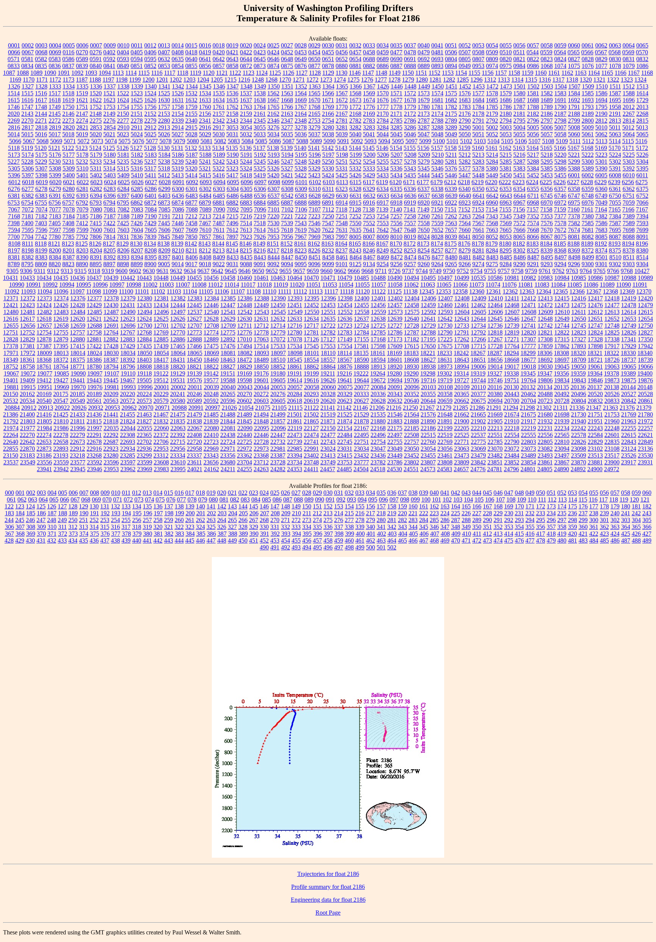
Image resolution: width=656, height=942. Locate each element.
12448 (244, 305)
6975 (574, 202)
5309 (69, 168)
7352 (533, 216)
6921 (437, 202)
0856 (205, 66)
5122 (68, 148)
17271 (511, 339)
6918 (396, 202)
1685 (492, 100)
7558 (424, 223)
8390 (82, 257)
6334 (383, 189)
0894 (451, 66)
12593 (445, 312)
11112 (300, 291)
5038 (328, 134)
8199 (41, 250)
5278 (410, 161)
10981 (511, 278)
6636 (410, 196)
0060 (574, 45)
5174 (28, 154)
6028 (165, 182)
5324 (246, 168)
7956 (287, 237)
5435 (410, 175)
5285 (506, 161)
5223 (601, 154)
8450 (301, 257)
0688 (369, 59)
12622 (110, 319)
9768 (627, 271)
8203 (82, 250)
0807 (478, 59)
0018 (219, 45)
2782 (355, 120)
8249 (383, 250)
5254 (369, 161)
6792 (82, 202)
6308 (287, 189)
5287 (519, 161)
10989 (645, 278)
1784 (478, 107)
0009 (110, 45)
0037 (410, 45)
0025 (273, 45)
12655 (11, 325)
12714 (277, 325)
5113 (601, 141)
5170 (615, 148)
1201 (162, 79)
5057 (547, 134)
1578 (492, 93)
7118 (341, 209)
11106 (221, 291)
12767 (127, 332)
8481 (465, 257)
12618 (44, 319)
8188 (574, 243)
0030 (328, 45)
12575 (411, 312)
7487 (219, 223)
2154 (178, 113)
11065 (444, 284)
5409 (123, 175)
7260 (424, 216)
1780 (424, 107)
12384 (211, 298)
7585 (588, 223)
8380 (642, 250)
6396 (110, 196)
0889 (424, 66)
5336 (396, 168)
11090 (623, 284)
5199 (356, 154)
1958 (615, 107)
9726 (394, 271)
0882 (369, 66)
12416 (578, 298)
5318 (164, 168)
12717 (311, 325)
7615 (273, 230)
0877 (314, 66)
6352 (492, 189)
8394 (137, 257)
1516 (41, 93)
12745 (578, 325)
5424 (328, 175)
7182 (41, 216)
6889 (314, 202)
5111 (575, 141)
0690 (396, 59)
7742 (41, 237)
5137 (259, 148)
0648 (287, 59)
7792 (82, 237)
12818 (495, 332)
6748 (588, 196)
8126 (95, 243)
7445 (164, 223)
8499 (588, 257)
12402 (395, 298)
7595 (28, 230)
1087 (9, 72)
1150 (408, 72)
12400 (361, 298)
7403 (41, 223)
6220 (491, 182)
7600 (96, 230)
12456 (378, 305)
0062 (601, 45)
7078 (69, 209)
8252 (396, 250)
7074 (41, 209)
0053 (478, 45)
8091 (642, 237)
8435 (246, 257)
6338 (437, 189)
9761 (545, 271)
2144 (41, 113)
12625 (161, 319)
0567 (601, 52)
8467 (369, 257)
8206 (123, 250)
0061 (588, 45)
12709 (228, 325)
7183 (55, 216)
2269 (14, 120)
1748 (41, 107)
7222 (301, 216)
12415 (561, 298)
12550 (311, 312)
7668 (533, 230)
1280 (422, 79)
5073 (97, 141)
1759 (191, 107)
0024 (260, 45)
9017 (191, 264)
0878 (328, 66)
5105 (507, 141)
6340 (465, 189)
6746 (560, 196)
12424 (44, 305)
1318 (572, 79)
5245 (260, 161)
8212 (205, 250)
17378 (10, 346)
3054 (246, 127)
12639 (394, 319)
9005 (164, 264)
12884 (144, 339)
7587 (615, 223)
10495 (428, 278)
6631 (356, 196)
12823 (578, 332)
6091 (178, 182)
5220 (560, 154)
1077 (601, 66)
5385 (547, 168)
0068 (41, 52)
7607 (178, 230)
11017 (248, 284)
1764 (260, 107)
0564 (560, 52)
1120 (208, 72)
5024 (137, 134)
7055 (615, 202)
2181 (519, 113)
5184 (164, 154)
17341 (628, 339)
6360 (601, 189)
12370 (643, 291)
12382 (178, 298)
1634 (219, 100)
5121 (54, 148)
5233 (96, 161)
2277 (123, 120)
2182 (533, 113)
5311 (96, 168)
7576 (547, 223)
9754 (476, 271)
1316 (545, 79)
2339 (178, 120)
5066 (15, 141)
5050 (465, 134)
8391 (96, 257)
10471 (328, 278)
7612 (232, 230)
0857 (219, 66)
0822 (533, 59)
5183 (151, 154)
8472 (397, 257)
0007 (96, 45)
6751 (629, 196)
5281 (451, 161)
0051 (451, 45)
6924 (478, 202)
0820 (506, 59)
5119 (27, 148)
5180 (110, 154)
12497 (178, 312)
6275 (642, 182)
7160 (574, 209)
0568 (615, 52)
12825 (612, 332)
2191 (615, 113)
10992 (50, 284)
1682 (451, 100)
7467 (205, 223)
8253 (410, 250)
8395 (151, 257)
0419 (205, 52)
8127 (109, 243)
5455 (560, 175)
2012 (629, 107)
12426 (60, 305)
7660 (465, 230)
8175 (451, 243)
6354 (519, 189)
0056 (519, 45)
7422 (109, 223)
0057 (533, 45)
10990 (16, 284)
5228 (27, 161)
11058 (395, 284)
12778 (261, 332)
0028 (301, 45)
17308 (545, 339)
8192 (601, 243)
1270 (285, 79)
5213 (478, 154)
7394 (642, 216)
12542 (244, 312)
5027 (178, 134)
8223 (301, 250)
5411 (150, 175)
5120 (41, 148)
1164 (594, 72)
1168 (647, 72)
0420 (219, 52)
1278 (394, 79)
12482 (44, 312)
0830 (615, 59)
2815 (642, 120)
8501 (602, 257)
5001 (478, 127)
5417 (232, 175)
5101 (452, 141)
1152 (434, 72)
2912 (150, 127)
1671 (328, 100)
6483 (192, 196)
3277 (287, 127)
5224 (615, 154)
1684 (478, 100)
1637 (246, 100)
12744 (561, 325)
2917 (219, 127)
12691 (111, 325)
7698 (629, 230)
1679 (424, 100)
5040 (355, 134)
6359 (588, 189)
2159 (246, 113)
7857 (205, 237)
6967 (519, 202)
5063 (615, 134)
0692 (424, 59)
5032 (246, 134)
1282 (449, 79)
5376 (451, 168)
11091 (639, 284)
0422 (246, 52)
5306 (28, 168)
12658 (61, 325)
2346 (273, 120)
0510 (506, 52)
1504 (561, 86)
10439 (110, 278)
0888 (410, 66)
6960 (492, 202)
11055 (362, 284)
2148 (96, 113)
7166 (628, 209)
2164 (301, 113)
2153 (164, 113)
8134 (150, 243)
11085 (574, 284)
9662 (340, 271)
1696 (629, 100)
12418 (612, 298)
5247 (287, 161)
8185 (560, 243)
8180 (505, 243)
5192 (260, 154)
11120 (362, 291)
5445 (437, 175)
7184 (69, 216)
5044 (383, 134)
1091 (64, 72)
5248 (301, 161)
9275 (492, 264)
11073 (476, 284)
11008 (199, 284)
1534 (205, 93)
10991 (33, 284)
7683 (601, 230)
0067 (28, 52)
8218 (287, 250)
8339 (547, 250)
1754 (123, 107)
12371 (11, 298)
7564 (465, 223)
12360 (476, 291)
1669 (301, 100)
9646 (244, 271)
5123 (82, 148)
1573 (424, 93)
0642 (219, 59)
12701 (161, 325)
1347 (233, 86)
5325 (260, 168)
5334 (383, 168)
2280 (164, 120)
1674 (369, 100)
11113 (316, 291)
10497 (445, 278)
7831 (123, 237)
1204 (203, 79)
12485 (94, 312)
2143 (27, 113)
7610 (205, 230)
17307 (528, 339)
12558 (361, 312)
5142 (328, 148)
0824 (560, 59)
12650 (578, 319)
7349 (519, 216)
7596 (41, 230)
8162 (314, 243)
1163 (581, 72)
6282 (96, 189)
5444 (424, 175)
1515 (27, 93)
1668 (287, 100)
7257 (396, 216)
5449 (492, 175)
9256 (396, 264)
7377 (560, 216)
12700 (144, 325)
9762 (558, 271)
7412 (82, 223)
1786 (506, 107)
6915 (355, 202)
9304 (642, 264)
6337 (424, 189)
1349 (260, 86)
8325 (533, 250)
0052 (465, 45)
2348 (301, 120)
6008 (615, 175)
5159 (464, 148)
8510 (615, 257)
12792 (478, 332)
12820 (528, 332)
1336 (96, 86)
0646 (273, 59)
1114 (131, 72)
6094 (219, 182)
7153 (478, 209)
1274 (340, 79)
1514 (14, 93)
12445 (194, 305)
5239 (178, 161)
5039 (342, 134)
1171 (42, 79)
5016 (41, 134)
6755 (41, 202)
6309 (301, 189)
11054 (346, 284)
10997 (117, 284)
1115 (144, 72)
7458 (191, 223)
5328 (301, 168)
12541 (228, 312)
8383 (41, 257)
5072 (83, 141)
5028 (191, 134)
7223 (314, 216)
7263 (465, 216)
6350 (478, 189)
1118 (182, 72)
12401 (378, 298)
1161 (554, 72)
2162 (273, 113)
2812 (601, 120)
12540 (211, 312)
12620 (77, 319)
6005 (601, 175)
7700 (14, 237)
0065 (642, 45)
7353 (547, 216)
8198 (28, 250)
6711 (533, 196)
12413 (545, 298)
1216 (244, 79)
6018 (28, 182)
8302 (519, 250)
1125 (275, 72)
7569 (506, 223)
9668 (367, 271)
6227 (573, 182)
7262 (451, 216)
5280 (437, 161)
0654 (355, 59)
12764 (110, 332)
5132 (191, 148)
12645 (495, 319)
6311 (328, 189)
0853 (164, 66)
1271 (299, 79)
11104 (190, 291)
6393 (82, 196)
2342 (219, 120)
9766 (613, 271)
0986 (533, 66)
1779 (410, 107)
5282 (465, 161)
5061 (588, 134)
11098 (93, 291)
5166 (560, 148)
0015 (191, 45)
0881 (355, 66)
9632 (176, 271)
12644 (478, 319)
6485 (219, 196)
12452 (311, 305)
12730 (445, 325)
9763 (572, 271)
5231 (68, 161)
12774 (211, 332)
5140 (300, 148)
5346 (437, 168)
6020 (55, 182)
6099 (288, 182)
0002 (28, 45)
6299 (164, 189)
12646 (511, 319)
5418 (246, 175)
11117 (331, 291)
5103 (480, 141)
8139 (177, 243)
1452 (465, 86)
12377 (94, 298)
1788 (533, 107)
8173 (423, 243)
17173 (394, 339)
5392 (629, 168)
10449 (177, 278)
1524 (150, 93)
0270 (82, 52)
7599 (82, 230)
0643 (232, 59)
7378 (574, 216)
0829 (601, 59)
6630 (342, 196)
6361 (615, 189)
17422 (94, 346)
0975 (506, 66)
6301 (192, 189)
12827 (645, 332)
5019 (82, 134)
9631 (162, 271)
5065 (642, 134)
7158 (546, 209)
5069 (56, 141)
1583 (560, 93)
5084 (247, 141)
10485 (361, 278)
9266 (465, 264)
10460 (244, 278)
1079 (629, 66)
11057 (378, 284)
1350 (274, 86)
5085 (261, 141)
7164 (601, 209)
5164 (533, 148)
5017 (55, 134)
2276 (109, 120)
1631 (178, 100)
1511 (615, 86)
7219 (260, 216)
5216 (519, 154)
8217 (273, 250)
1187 (82, 79)
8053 (506, 237)
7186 (96, 216)
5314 (109, 168)
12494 (144, 312)
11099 (109, 291)
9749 (435, 271)
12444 (177, 305)
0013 (164, 45)
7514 (246, 223)
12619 (60, 319)
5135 (232, 148)
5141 (314, 148)
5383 (519, 168)
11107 (237, 291)
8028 (437, 237)
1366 (356, 86)
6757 (68, 202)
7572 (519, 223)
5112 (588, 141)
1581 (533, 93)
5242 (219, 161)
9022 (219, 264)
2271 (41, 120)
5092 (357, 141)
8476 (424, 257)
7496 (232, 223)
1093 (91, 72)
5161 (492, 148)
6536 (260, 196)
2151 (137, 113)
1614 (642, 93)
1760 (205, 107)
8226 (314, 250)
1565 (314, 93)
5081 (206, 141)
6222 (505, 182)
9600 (121, 271)
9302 (615, 264)
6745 (547, 196)
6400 (137, 196)
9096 (314, 264)
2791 (478, 120)
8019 (410, 237)
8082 (588, 237)
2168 (355, 113)
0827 (574, 59)
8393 (123, 257)
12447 (227, 305)
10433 (27, 278)
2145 (55, 113)
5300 (588, 161)
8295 (506, 250)
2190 (601, 113)
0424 (273, 52)
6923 (465, 202)
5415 (205, 175)
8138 (164, 243)
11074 (493, 284)
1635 (232, 100)
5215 (506, 154)
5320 (191, 168)
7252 (355, 216)
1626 (150, 100)
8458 (328, 257)
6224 (532, 182)
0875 (287, 66)
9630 (149, 271)
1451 (451, 86)
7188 (123, 216)
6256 (628, 182)
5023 (123, 134)
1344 (192, 86)
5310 (82, 168)
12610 (562, 312)
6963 (506, 202)
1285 (463, 79)
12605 (478, 312)
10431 (10, 278)
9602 (135, 271)
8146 (246, 243)
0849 (123, 66)
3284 (383, 127)
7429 (150, 223)
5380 (492, 168)
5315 (123, 168)
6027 (151, 182)
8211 (191, 250)
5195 (301, 154)
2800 (588, 120)
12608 (528, 312)
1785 (492, 107)
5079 (179, 141)
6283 (110, 189)
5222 (588, 154)
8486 (520, 257)
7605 (151, 230)
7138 (369, 209)
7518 (260, 223)
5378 (478, 168)
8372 (588, 250)
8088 (629, 237)
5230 (55, 161)
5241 (205, 161)
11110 (269, 291)
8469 (383, 257)
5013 (642, 127)
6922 (451, 202)
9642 (217, 271)
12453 (328, 305)
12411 (512, 298)
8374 (601, 250)
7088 (192, 209)
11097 (77, 291)
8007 (369, 237)
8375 (615, 250)
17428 (110, 346)
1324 (640, 79)
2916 (205, 127)
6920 (424, 202)
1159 (527, 72)
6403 (164, 196)
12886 (177, 339)
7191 (164, 216)
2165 (314, 113)
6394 (96, 196)
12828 (10, 339)
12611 (578, 312)
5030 (219, 134)
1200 (148, 79)
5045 (396, 134)
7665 (506, 230)
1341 (164, 86)
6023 (96, 182)
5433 (383, 175)
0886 (383, 66)
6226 (560, 182)
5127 (136, 148)
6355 (533, 189)
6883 (246, 202)
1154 (461, 72)
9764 (586, 271)
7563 (451, 223)
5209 (424, 154)
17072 (277, 339)
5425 (342, 175)
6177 (423, 182)
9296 (574, 264)
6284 (123, 189)
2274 (82, 120)
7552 (369, 223)
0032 (355, 45)
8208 (151, 250)
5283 (478, 161)
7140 (396, 209)
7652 (437, 230)
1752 (96, 107)
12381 (161, 298)
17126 (311, 339)
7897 (232, 237)
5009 (588, 127)
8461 (342, 257)
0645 (260, 59)
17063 (261, 339)
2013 (642, 107)
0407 (164, 52)
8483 (492, 257)
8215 (246, 250)
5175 (41, 154)
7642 (383, 230)
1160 (541, 72)
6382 (28, 196)
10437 (94, 278)
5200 (369, 154)
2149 (109, 113)
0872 (246, 66)
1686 (506, 100)
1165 (607, 72)
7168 (14, 216)
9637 (203, 271)
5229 (41, 161)
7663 (492, 230)
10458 (227, 278)
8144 (218, 243)
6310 (315, 189)
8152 (287, 243)
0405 (137, 52)
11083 (542, 284)
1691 (560, 100)
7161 (587, 209)
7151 (451, 209)
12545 (278, 312)
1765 (273, 107)
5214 (492, 154)
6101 (301, 182)
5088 (302, 141)
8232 (328, 250)
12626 (177, 319)
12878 (44, 339)
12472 (545, 305)
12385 (228, 298)
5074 (111, 141)
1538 (260, 93)
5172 (642, 148)
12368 (610, 291)
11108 (253, 291)
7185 (82, 216)
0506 (451, 52)
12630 (244, 319)
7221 (287, 216)
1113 (118, 72)
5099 (425, 141)
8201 (69, 250)
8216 (260, 250)
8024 (424, 237)
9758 (517, 271)
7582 (574, 223)
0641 (205, 59)
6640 (465, 196)
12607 (512, 312)
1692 (574, 100)
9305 (12, 271)
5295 (547, 161)
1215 (230, 79)
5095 (398, 141)
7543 (301, 223)
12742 (545, 325)
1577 (478, 93)
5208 (410, 154)
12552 (345, 312)
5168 (587, 148)
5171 (628, 148)
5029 (205, 134)
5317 (150, 168)
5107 (534, 141)
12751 (10, 332)
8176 (464, 243)
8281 (478, 250)
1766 (287, 107)
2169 (369, 113)
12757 (77, 332)
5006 (547, 127)
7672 (560, 230)
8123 (68, 243)
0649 (301, 59)
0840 (96, 66)
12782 (328, 332)
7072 (28, 209)
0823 (547, 59)
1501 (520, 86)
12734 (478, 325)
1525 (164, 93)
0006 (82, 45)
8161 (300, 243)
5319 (178, 168)
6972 (560, 202)
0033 (369, 45)
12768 (144, 332)
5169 (601, 148)
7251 (342, 216)
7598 (69, 230)
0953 (478, 66)
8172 (410, 243)
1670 (314, 100)
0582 (41, 59)
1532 (191, 93)
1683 (465, 100)
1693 (588, 100)
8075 (560, 237)
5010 (601, 127)
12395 (311, 298)
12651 (595, 319)
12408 (462, 298)
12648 (545, 319)
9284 (506, 264)
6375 (642, 189)
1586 (601, 93)
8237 (342, 250)
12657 (44, 325)
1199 (135, 79)
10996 (100, 284)
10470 (311, 278)
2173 (424, 113)
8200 (55, 250)
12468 (511, 305)
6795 (123, 202)
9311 (40, 271)
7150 (437, 209)
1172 (55, 79)
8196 (642, 243)
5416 (219, 175)
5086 (275, 141)
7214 (219, 216)
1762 (232, 107)
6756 (55, 202)
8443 (260, 257)
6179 (436, 182)
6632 (369, 196)
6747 (574, 196)
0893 (437, 66)
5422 (301, 175)
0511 (519, 52)
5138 (273, 148)
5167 (574, 148)
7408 (68, 223)
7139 (382, 209)
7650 (424, 230)
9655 (285, 271)
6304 (233, 189)
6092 (192, 182)
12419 (628, 298)
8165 (355, 243)
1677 (396, 100)
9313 (67, 271)
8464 (356, 257)
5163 (519, 148)
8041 (465, 237)
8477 (438, 257)
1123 (248, 72)
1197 (108, 79)
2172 (410, 113)
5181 (123, 154)
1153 (448, 72)
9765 (599, 271)
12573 (395, 312)
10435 (60, 278)
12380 (144, 298)
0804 (451, 59)
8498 (574, 257)
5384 (533, 168)
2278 (137, 120)
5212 (465, 154)
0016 (205, 45)
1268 (271, 79)
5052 (492, 134)
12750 (645, 325)
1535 (219, 93)
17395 (60, 346)
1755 (137, 107)
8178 (478, 243)
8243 (355, 250)
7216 (246, 216)
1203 (189, 79)
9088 (246, 264)
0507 (465, 52)
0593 (123, 59)
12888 (194, 339)
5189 (219, 154)
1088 (23, 72)
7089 (205, 209)
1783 (465, 107)
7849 (178, 237)
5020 (96, 134)
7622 (328, 230)
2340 (191, 120)
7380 (588, 216)
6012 (14, 182)
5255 (383, 161)
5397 (28, 175)
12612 (595, 312)
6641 (479, 196)
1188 (95, 79)
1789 (547, 107)
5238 (164, 161)
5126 (123, 148)
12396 (328, 298)
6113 (342, 182)
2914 (178, 127)
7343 (492, 216)
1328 (41, 86)
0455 (328, 52)
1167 (634, 72)
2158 (232, 113)
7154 (492, 209)
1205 (217, 79)
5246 (273, 161)
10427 (642, 271)
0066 (14, 52)
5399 (55, 175)
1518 (68, 93)
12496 (161, 312)
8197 (14, 250)
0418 (191, 52)
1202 (176, 79)
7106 (301, 209)
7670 (547, 230)
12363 (527, 291)
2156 (205, 113)
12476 (595, 305)
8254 (424, 250)
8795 (27, 264)
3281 (342, 127)
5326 (273, 168)
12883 (127, 339)
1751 (82, 107)
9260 (424, 264)
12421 (10, 305)
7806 (96, 237)
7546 (314, 223)
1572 (410, 93)
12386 (244, 298)
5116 (641, 141)
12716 (294, 325)
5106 (521, 141)
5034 (273, 134)
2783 (369, 120)
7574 (533, 223)
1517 (55, 93)
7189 (137, 216)
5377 (465, 168)
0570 (642, 52)
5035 (287, 134)
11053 (329, 284)
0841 (109, 66)
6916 (369, 202)
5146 (382, 148)
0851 (137, 66)
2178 (478, 113)
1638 (260, 100)
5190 (233, 154)
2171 (396, 113)
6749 (601, 196)
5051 (478, 134)
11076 (509, 284)
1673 (355, 100)
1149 (395, 72)
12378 (111, 298)
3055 (260, 127)
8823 (68, 264)
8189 (587, 243)
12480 (11, 312)
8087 (615, 237)
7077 (55, 209)
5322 (219, 168)
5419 (260, 175)
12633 (294, 319)
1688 (533, 100)
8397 (164, 257)
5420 (273, 175)
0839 (82, 66)
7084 (151, 209)
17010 (244, 339)
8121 (54, 243)
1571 (396, 93)
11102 (158, 291)
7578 (560, 223)
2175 (451, 113)
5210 (438, 154)
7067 (14, 209)
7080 (96, 209)
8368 (560, 250)
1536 (232, 93)
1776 (369, 107)
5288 (533, 161)
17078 (294, 339)
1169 (15, 79)
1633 (205, 100)
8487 (533, 257)
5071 (70, 141)
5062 (601, 134)
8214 (232, 250)
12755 (60, 332)
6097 (260, 182)
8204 (96, 250)
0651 (328, 59)
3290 (465, 127)
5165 (546, 148)
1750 (68, 107)
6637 (424, 196)
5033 (260, 134)
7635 (355, 230)
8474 (410, 257)
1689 (547, 100)
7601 (110, 230)
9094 (287, 264)
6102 (315, 182)
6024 (110, 182)
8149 (259, 243)
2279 (150, 120)
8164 (341, 243)
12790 (445, 332)
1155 (474, 72)
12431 (127, 305)
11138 (410, 291)
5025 (150, 134)
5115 (628, 141)
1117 (169, 72)
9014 (178, 264)
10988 (628, 278)
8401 (178, 257)
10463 (277, 278)
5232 (82, 161)
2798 (560, 120)
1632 (191, 100)
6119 (382, 182)
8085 (601, 237)
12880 (77, 339)
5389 (588, 168)
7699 (642, 230)
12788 (428, 332)
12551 (328, 312)
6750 (615, 196)
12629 (227, 319)
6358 (574, 189)
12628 (211, 319)
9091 (260, 264)
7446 (178, 223)
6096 (247, 182)
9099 (328, 264)
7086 (178, 209)
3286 (410, 127)
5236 (137, 161)
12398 (345, 298)
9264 (437, 264)
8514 (642, 257)
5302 (615, 161)
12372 (27, 298)
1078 (615, 66)
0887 (396, 66)
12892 (227, 339)
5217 (533, 154)
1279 (408, 79)
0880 (342, 66)
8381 (14, 257)
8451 (315, 257)
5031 (232, 134)
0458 (369, 52)
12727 (394, 325)
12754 (44, 332)
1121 (222, 72)
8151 (273, 243)
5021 (109, 134)
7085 (164, 209)
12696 (128, 325)
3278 (301, 127)
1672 (342, 100)
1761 (219, 107)
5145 (369, 148)
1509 (588, 86)
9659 (313, 271)
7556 (396, 223)
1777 (383, 107)
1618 (55, 100)
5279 (424, 161)
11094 (44, 291)
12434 (161, 305)
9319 (108, 271)
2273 (68, 120)
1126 (288, 72)
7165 (615, 209)
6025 (124, 182)
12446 (211, 305)
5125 (109, 148)
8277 (451, 250)
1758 (178, 107)
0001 (14, 45)
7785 (68, 237)
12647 (528, 319)
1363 (315, 86)
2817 (28, 127)
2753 (314, 120)
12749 (628, 325)
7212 (191, 216)
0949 (465, 66)
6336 (410, 189)
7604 (137, 230)
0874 (273, 66)
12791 (461, 332)
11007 (182, 284)
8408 (205, 257)
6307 (274, 189)
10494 (411, 278)
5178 (82, 154)
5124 (95, 148)
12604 (462, 312)
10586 (495, 278)
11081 (525, 284)
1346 (219, 86)
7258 (410, 216)
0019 (232, 45)
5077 (152, 141)
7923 (246, 237)
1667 (273, 100)
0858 (232, 66)
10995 (83, 284)
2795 (519, 120)
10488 (378, 278)
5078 (165, 141)
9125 (355, 264)
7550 (355, 223)
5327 (287, 168)
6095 (233, 182)
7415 (96, 223)
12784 (361, 332)
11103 (174, 291)
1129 (328, 72)
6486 (233, 196)
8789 (14, 264)
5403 (110, 175)
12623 (127, 319)
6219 (478, 182)
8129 (123, 243)
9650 (258, 271)
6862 (137, 202)
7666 (519, 230)
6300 (178, 189)
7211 (178, 216)
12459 (428, 305)
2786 (410, 120)
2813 (615, 120)
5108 (548, 141)
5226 (642, 154)
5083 (234, 141)
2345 (260, 120)
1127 (302, 72)
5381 (506, 168)
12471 (528, 305)
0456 (342, 52)
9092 (273, 264)
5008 (574, 127)
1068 (547, 66)
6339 (451, 189)
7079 (82, 209)
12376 (77, 298)
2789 (451, 120)
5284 (492, 161)
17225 (445, 339)
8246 (369, 250)
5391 (615, 168)
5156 (423, 148)
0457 (355, 52)
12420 (645, 298)
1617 (41, 100)
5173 (14, 154)
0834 (27, 66)
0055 (506, 45)
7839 (150, 237)
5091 (343, 141)
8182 (519, 243)
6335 (396, 189)
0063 (615, 45)
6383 (41, 196)
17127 (328, 339)
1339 (137, 86)
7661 (478, 230)
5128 (150, 148)
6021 (69, 182)
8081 (574, 237)
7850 (191, 237)
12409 (478, 298)
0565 (574, 52)
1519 (82, 93)
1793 (588, 107)
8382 (28, 257)
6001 (574, 175)
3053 (232, 127)
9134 (369, 264)
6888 (301, 202)
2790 (465, 120)
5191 (246, 154)
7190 (151, 216)
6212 (450, 182)
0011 (137, 45)
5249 (314, 161)
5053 (506, 134)
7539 (287, 223)
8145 (232, 243)
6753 (14, 202)
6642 (492, 196)
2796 (533, 120)
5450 (506, 175)
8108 (14, 243)
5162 (505, 148)
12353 (443, 291)
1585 (588, 93)
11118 (347, 291)
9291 (533, 264)
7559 (437, 223)
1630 (164, 100)
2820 (69, 127)
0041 (437, 45)
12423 (27, 305)
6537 (274, 196)
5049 (451, 134)
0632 (164, 59)
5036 (301, 134)
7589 (629, 223)
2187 (560, 113)
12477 (612, 305)
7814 (109, 237)
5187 (192, 154)
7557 (410, 223)
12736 (495, 325)
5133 (205, 148)
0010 (123, 45)
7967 (301, 237)
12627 (194, 319)
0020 (246, 45)
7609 (192, 230)
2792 (492, 120)
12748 (612, 325)
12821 (545, 332)
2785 (396, 120)
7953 (273, 237)
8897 (109, 264)
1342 (178, 86)
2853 (96, 127)
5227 (14, 161)
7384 (615, 216)
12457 (394, 305)
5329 (314, 168)
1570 (383, 93)
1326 (14, 86)
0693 (437, 59)
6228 (587, 182)
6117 (369, 182)
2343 (232, 120)
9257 (410, 264)
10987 (612, 278)
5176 (55, 154)
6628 (315, 196)
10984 (561, 278)
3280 (328, 127)
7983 (328, 237)
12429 (94, 305)
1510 (602, 86)
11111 (285, 291)
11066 (460, 284)
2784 (383, 120)
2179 (492, 113)
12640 (411, 319)
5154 (396, 148)
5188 (205, 154)
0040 (424, 45)
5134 (218, 148)
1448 (410, 86)
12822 (561, 332)
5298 (560, 161)
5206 (383, 154)
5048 (437, 134)
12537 (194, 312)
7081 (110, 209)
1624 (123, 100)
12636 (344, 319)
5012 (628, 127)
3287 (424, 127)
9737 (408, 271)
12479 (645, 305)
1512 (629, 86)
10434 (44, 278)
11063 (427, 284)
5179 (96, 154)
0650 (314, 59)
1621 (82, 100)
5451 (519, 175)
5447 (465, 175)
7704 (27, 237)
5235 (123, 161)
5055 (519, 134)
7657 (451, 230)
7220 (273, 216)
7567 (478, 223)
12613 (612, 312)
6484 (205, 196)
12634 (311, 319)
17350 (645, 339)
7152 (464, 209)
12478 (628, 305)
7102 (287, 209)
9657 (299, 271)
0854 (178, 66)
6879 (205, 202)
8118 (41, 243)
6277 (28, 189)
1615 (14, 100)
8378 (629, 250)
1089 (36, 72)
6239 (614, 182)
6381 (14, 196)
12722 (328, 325)
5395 (642, 168)
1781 (437, 107)
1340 (151, 86)
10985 (578, 278)
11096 (61, 291)
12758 (94, 332)
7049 (601, 202)
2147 (82, 113)
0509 (492, 52)
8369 (574, 250)
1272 (312, 79)
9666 (354, 271)
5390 (601, 168)
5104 (493, 141)
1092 (77, 72)
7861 (219, 237)
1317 (558, 79)
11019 (280, 284)
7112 (328, 209)
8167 (382, 243)
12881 (94, 339)
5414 (191, 175)
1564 (301, 93)
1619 (68, 100)
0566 (587, 52)
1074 (560, 66)
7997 (342, 237)
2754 (328, 120)
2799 (574, 120)
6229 (600, 182)
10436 (77, 278)
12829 (27, 339)
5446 (451, 175)
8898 (123, 264)
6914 (342, 202)
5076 (138, 141)
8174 (437, 243)
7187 (110, 216)
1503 (547, 86)
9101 (342, 264)
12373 (44, 298)
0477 (396, 52)
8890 (82, 264)
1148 (381, 72)
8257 (437, 250)
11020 (297, 284)
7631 (342, 230)
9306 (26, 271)
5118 (14, 148)
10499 (461, 278)
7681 (588, 230)
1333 (55, 86)
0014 (178, 45)
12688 (94, 325)
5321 (205, 168)
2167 (342, 113)
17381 (27, 346)
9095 (301, 264)
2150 (123, 113)
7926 (260, 237)
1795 (601, 107)
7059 (629, 202)
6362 (629, 189)
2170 (383, 113)
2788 (437, 120)
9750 (449, 271)
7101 (274, 209)
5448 (478, 175)
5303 (629, 161)
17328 (595, 339)
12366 (577, 291)
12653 (628, 319)
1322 (613, 79)
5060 (574, 134)
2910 (123, 127)
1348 (246, 86)
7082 (123, 209)
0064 (629, 45)
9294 (560, 264)
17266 (478, 339)
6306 (260, 189)
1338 (123, 86)
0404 (123, 52)
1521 (109, 93)
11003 (166, 284)
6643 (506, 196)
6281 (82, 189)
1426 (383, 86)
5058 (560, 134)
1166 (620, 72)
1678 (410, 100)
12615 (645, 312)
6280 (69, 189)
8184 (546, 243)
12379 (128, 298)
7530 (273, 223)
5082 (220, 141)
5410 (137, 175)
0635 (178, 59)
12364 (543, 291)
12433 (144, 305)
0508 (478, 52)
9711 (381, 271)
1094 (105, 72)
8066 (533, 237)
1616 (27, 100)
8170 (396, 243)
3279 (314, 127)
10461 (261, 278)
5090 (329, 141)
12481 (27, 312)
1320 (586, 79)
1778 (396, 107)
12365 (560, 291)
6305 (246, 189)
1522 (123, 93)
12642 (445, 319)
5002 (492, 127)
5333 (369, 168)
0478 (410, 52)
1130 (341, 72)
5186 (178, 154)
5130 (164, 148)
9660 (326, 271)
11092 (12, 291)
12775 (227, 332)
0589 (82, 59)
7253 (369, 216)
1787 (519, 107)
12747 (595, 325)
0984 (519, 66)
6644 (520, 196)
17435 (144, 346)
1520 (96, 93)
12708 (211, 325)
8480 (451, 257)
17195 (428, 339)
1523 (137, 93)
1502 (533, 86)
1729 (642, 100)
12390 (278, 298)
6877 (191, 202)
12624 (144, 319)
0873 (260, 66)
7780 (55, 237)
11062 (411, 284)
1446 (397, 86)
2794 (506, 120)
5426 (355, 175)
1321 (599, 79)
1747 (27, 107)
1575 (451, 93)
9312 (53, 271)
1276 (367, 79)
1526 (178, 93)
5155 (410, 148)
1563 (287, 93)
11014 (231, 284)
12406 (428, 298)
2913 (164, 127)
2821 (82, 127)
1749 (55, 107)
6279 (55, 189)
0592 (109, 59)
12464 (495, 305)
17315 (561, 339)
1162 (567, 72)
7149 (423, 209)
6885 (273, 202)
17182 (411, 339)
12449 (261, 305)
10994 (66, 284)
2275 (96, 120)
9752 (463, 271)
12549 (295, 312)
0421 (232, 52)
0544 (533, 52)
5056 (533, 134)
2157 (219, 113)
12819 (511, 332)
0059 (560, 45)
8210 (178, 250)
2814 (629, 120)
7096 (260, 209)
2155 (191, 113)
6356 (547, 189)
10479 (344, 278)
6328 (355, 189)
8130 (136, 243)
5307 (41, 168)
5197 (328, 154)
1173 (68, 79)
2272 (55, 120)
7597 (55, 230)
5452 (533, 175)
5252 (355, 161)
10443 (144, 278)
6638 (438, 196)
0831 (629, 59)
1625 (137, 100)
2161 (260, 113)
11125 (394, 291)
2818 (41, 127)
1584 (574, 93)
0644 (246, 59)
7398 (14, 223)
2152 (150, 113)
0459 (383, 52)
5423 (314, 175)
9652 (272, 271)
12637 (361, 319)
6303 (219, 189)
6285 (137, 189)
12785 (378, 332)
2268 (642, 113)
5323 (232, 168)
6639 (451, 196)
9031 (232, 264)
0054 (492, 45)
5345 (424, 168)
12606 (495, 312)
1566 (328, 93)
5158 (451, 148)
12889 (211, 339)
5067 (29, 141)
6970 (547, 202)
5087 (288, 141)
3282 (355, 127)
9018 (205, 264)
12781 (311, 332)
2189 (588, 113)
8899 (137, 264)
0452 (287, 52)
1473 (506, 86)
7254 (383, 216)
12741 (528, 325)
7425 (123, 223)
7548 (342, 223)
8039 (451, 237)
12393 (295, 298)
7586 (601, 223)
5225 (629, 154)
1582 (547, 93)
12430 (110, 305)
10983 (545, 278)
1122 (235, 72)
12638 (378, 319)
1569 (369, 93)
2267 (629, 113)
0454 (314, 52)
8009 (383, 237)
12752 (27, 332)
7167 (642, 209)
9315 (80, 271)
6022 (83, 182)
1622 (96, 100)
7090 (219, 209)
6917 (383, 202)
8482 (479, 257)
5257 (396, 161)
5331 (342, 168)
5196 (315, 154)
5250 (328, 161)
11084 (558, 284)
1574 (437, 93)
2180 (506, 113)
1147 (368, 72)
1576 (465, 93)
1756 (150, 107)
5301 (601, 161)
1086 (642, 66)
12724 (361, 325)
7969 (314, 237)
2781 (342, 120)
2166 (328, 113)
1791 (574, 107)
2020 (14, 113)
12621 (94, 319)
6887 (287, 202)
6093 (206, 182)
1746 (14, 107)
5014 (14, 134)
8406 (192, 257)
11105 (206, 291)
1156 (488, 72)
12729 (428, 325)
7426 (137, 223)
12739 (511, 325)
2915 (191, 127)
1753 (109, 107)
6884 (260, 202)
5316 (137, 168)
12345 (426, 291)
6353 (506, 189)
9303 (629, 264)
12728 (411, 325)
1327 (28, 86)
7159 (560, 209)
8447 (287, 257)
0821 (519, 59)
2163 (287, 113)
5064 (629, 134)
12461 (461, 305)
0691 (410, 59)
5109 (562, 141)
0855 (191, 66)
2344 (246, 120)
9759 (531, 271)
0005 (69, 45)
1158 (514, 72)
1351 (287, 86)
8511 (629, 257)
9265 (451, 264)
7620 (314, 230)
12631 (261, 319)
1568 (355, 93)
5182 (137, 154)
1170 (29, 79)
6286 (151, 189)
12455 (361, 305)
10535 (478, 278)
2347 (287, 120)
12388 (261, 298)
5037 (314, 134)
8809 (41, 264)
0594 (137, 59)
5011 (615, 127)
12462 (478, 305)
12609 (545, 312)
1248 (258, 79)
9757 (504, 271)
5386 (560, 168)
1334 (69, 86)
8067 (547, 237)
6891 (328, 202)
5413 (178, 175)
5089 (316, 141)
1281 (435, 79)
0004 (55, 45)
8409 (219, 257)
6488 (246, 196)
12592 (428, 312)
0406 (150, 52)
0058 (547, 45)
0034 (383, 45)
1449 (424, 86)
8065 (519, 237)
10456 (211, 278)
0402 (109, 52)
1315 (531, 79)
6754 (27, 202)
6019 (42, 182)
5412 (164, 175)
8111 (27, 243)
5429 (369, 175)
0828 (588, 59)
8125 (82, 243)
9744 (422, 271)
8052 (492, 237)
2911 (137, 127)
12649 (561, 319)
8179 (492, 243)
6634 (397, 196)
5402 (96, 175)
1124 (262, 72)
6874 (178, 202)
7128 (355, 209)
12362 (510, 291)
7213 (205, 216)
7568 (492, 223)
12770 (177, 332)
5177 (69, 154)
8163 (328, 243)
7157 (533, 209)
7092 (233, 209)
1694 (601, 100)
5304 (642, 161)
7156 (519, 209)
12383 (194, 298)
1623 (109, 100)
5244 (246, 161)
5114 (615, 141)
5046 (410, 134)
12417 (595, 298)
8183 (533, 243)
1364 (328, 86)
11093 (28, 291)
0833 (14, 66)
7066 (642, 202)
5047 (424, 134)
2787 (424, 120)
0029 (314, 45)
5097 (411, 141)
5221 (574, 154)
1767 (301, 107)
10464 (294, 278)
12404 (411, 298)
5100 (439, 141)
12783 (344, 332)
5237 (150, 161)
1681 (437, 100)
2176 (465, 113)
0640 (191, 59)
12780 (294, 332)
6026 (137, 182)
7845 (164, 237)
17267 (495, 339)
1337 (110, 86)
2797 (547, 120)
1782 (451, 107)
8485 (506, 257)
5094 (384, 141)
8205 (110, 250)
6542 (287, 196)
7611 (219, 230)
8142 (191, 243)
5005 (533, 127)
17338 (612, 339)
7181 (28, 216)
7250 (328, 216)
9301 (601, 264)
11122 (378, 291)
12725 (378, 325)
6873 (164, 202)
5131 (177, 148)
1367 (369, 86)
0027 (287, 45)
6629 (328, 196)
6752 (642, 196)
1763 (246, 107)
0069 (55, 52)
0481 (437, 52)
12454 (344, 305)
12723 (344, 325)
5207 (397, 154)
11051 (313, 284)
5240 (191, 161)
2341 (205, 120)
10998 (133, 284)
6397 (123, 196)
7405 (55, 223)
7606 (164, 230)
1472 (492, 86)
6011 (642, 175)
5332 (355, 168)
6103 (329, 182)
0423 (260, 52)
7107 (315, 209)
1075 (574, 66)
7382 (601, 216)
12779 (277, 332)
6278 (41, 189)
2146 (68, 113)
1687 (519, 100)
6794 (109, 202)
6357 (560, 189)
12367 (593, 291)
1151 (421, 72)
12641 (428, 319)
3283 (369, 127)
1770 (342, 107)
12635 (328, 319)
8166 (369, 243)
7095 (246, 209)
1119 (195, 72)
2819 (55, 127)
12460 (445, 305)
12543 (261, 312)
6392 (69, 196)
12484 (77, 312)
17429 (127, 346)
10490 (394, 278)
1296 (476, 79)
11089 (607, 284)
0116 (68, 52)
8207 (137, 250)
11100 (126, 291)
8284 (492, 250)
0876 (301, 66)
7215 (232, 216)
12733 (461, 325)
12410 (495, 298)
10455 (194, 278)
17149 (344, 339)
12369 (627, 291)
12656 (27, 325)
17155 (361, 339)
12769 (161, 332)
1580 (519, 93)
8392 (110, 257)
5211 (451, 154)
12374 (61, 298)
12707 (194, 325)
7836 (137, 237)
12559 (378, 312)
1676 (383, 100)
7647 (396, 230)
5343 (410, 168)
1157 (501, 72)
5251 (342, 161)
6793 (96, 202)
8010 (396, 237)
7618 (287, 230)
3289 (451, 127)
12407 (445, 298)
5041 (369, 134)
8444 (274, 257)
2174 (437, 113)
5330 (328, 168)
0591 (96, 59)
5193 (274, 154)
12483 (61, 312)
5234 (109, 161)
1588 (629, 93)
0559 (546, 52)
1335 (82, 86)
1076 (588, 66)
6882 (232, 202)
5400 (69, 175)
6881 (219, 202)
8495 (547, 257)
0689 (383, 59)
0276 (96, 52)
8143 (205, 243)
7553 (383, 223)
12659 (77, 325)
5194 (287, 154)
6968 (533, 202)
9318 (94, 271)
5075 (124, 141)
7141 (410, 209)
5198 (342, 154)
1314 (517, 79)
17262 (461, 339)
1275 (353, 79)
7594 (14, 230)
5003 (506, 127)
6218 (464, 182)
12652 (612, 319)
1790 (560, 107)
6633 (383, 196)
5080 (193, 141)
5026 (164, 134)
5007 (560, 127)
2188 (574, 113)
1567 (342, 93)
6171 (409, 182)
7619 (301, 230)
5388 (574, 168)
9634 (190, 271)
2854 (110, 127)
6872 (150, 202)
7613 (246, 230)
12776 (244, 332)
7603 (123, 230)
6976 (588, 202)
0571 (14, 59)
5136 (246, 148)
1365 (342, 86)
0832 (642, 59)
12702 (178, 325)
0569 (628, 52)
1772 (355, 107)
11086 (590, 284)
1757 (164, 107)
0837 (68, 66)
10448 (161, 278)
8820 (55, 264)
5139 (287, 148)
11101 (142, 291)
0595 (150, 59)
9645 (231, 271)
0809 (492, 59)
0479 (424, 52)
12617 (27, 319)
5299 (574, 161)
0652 (342, 59)
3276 (273, 127)
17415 (77, 346)
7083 (137, 209)
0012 (150, 45)
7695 (615, 230)
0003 (41, 45)
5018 (68, 134)
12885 (161, 339)
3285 (396, 127)
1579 (506, 93)
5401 (82, 175)
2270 (27, 120)
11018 (264, 284)
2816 (14, 127)
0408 (178, 52)
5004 (519, 127)
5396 (14, 175)
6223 (518, 182)
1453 (479, 86)
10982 (528, 278)
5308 (55, 168)
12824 (595, 332)
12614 (628, 312)
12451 (294, 305)
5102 (466, 141)
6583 (301, 196)
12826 (628, 332)
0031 (342, 45)
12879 (60, 339)
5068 (42, 141)
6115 (355, 182)
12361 (493, 291)
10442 (127, 278)
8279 (465, 250)
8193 (615, 243)
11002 (150, 284)
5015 (27, 134)
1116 (156, 72)
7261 (437, 216)
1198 (122, 79)
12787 (411, 332)
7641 (369, 230)
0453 (301, 52)
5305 (14, 168)
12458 (411, 305)
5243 (232, 161)
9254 (383, 264)
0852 (150, 66)
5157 (437, 148)
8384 (55, 257)
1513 (642, 86)
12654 (645, 319)
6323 (342, 189)
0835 (41, 66)
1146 (355, 72)
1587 (615, 93)
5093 (370, 141)
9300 (588, 264)
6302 (205, 189)
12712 (261, 325)
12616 (10, 319)
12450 (277, 305)
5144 (355, 148)
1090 (50, 72)
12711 (244, 325)
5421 (287, 175)
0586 (68, 59)
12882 (110, 339)
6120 (396, 182)
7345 (506, 216)
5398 (41, 175)
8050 (478, 237)
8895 (96, 264)
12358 (460, 291)
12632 (277, 319)
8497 (561, 257)
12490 (128, 312)
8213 (219, 250)
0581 (27, 59)
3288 (437, 127)
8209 (164, 250)
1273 (326, 79)
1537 (246, 93)
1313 (504, 79)
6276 (14, 189)
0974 (492, 66)
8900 (150, 264)
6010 (629, 175)
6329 (369, 189)
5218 (547, 154)
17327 (578, 339)
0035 (396, 45)
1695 (615, 100)
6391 (55, 196)
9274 (478, 264)
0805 (465, 59)
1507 (574, 86)
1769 (328, 107)
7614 (260, 230)
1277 (381, 79)
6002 (588, 175)
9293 (547, 264)
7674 (574, 230)
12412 (528, 298)
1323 (627, 79)
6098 (274, 182)
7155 (505, 209)
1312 (490, 79)
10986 (595, 278)
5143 (341, 148)
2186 (547, 113)
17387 (44, 346)
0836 (55, 66)
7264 (478, 216)
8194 (628, 243)
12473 (561, 305)
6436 (178, 196)
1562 (273, 93)
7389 (629, 216)
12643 (461, 319)
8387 (69, 257)
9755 (490, 271)
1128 (315, 72)
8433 (233, 257)
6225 (546, 182)
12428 (77, 305)
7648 (410, 230)
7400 (27, 223)
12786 (394, 332)
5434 (396, 175)
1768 (314, 107)
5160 (478, 148)
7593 (642, 223)
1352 (301, 86)
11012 (215, 284)
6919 (410, 202)
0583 (55, 59)
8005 (355, 237)
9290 (519, 264)
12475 (578, 305)
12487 (111, 312)
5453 (547, 175)
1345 (205, 86)
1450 (438, 86)
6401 (151, 196)
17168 (378, 339)
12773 (194, 332)
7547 (328, 223)
